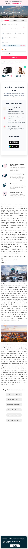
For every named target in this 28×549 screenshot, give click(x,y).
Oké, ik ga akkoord (15, 546)
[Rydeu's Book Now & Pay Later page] (20, 76)
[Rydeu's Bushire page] (7, 76)
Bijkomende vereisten (8, 53)
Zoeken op (14, 57)
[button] (3, 49)
